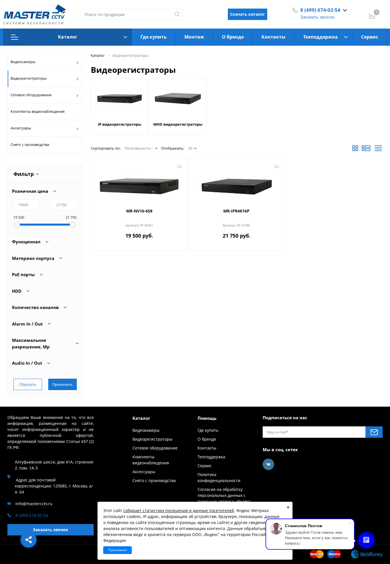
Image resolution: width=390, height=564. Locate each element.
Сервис (369, 37)
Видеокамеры (23, 61)
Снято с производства (30, 144)
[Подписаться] (374, 432)
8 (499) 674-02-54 (320, 10)
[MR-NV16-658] (139, 183)
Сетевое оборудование (31, 94)
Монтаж (194, 37)
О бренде (233, 37)
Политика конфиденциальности (219, 477)
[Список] (366, 150)
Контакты (274, 37)
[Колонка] (378, 150)
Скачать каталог (247, 14)
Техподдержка (320, 37)
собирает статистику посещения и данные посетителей (178, 510)
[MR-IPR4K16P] (237, 183)
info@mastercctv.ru (34, 503)
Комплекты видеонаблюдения (38, 111)
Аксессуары (21, 128)
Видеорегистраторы (29, 78)
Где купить (153, 37)
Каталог (67, 37)
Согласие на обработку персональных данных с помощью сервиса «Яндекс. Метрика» (225, 498)
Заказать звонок (317, 17)
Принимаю (117, 549)
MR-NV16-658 (139, 211)
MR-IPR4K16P (236, 211)
